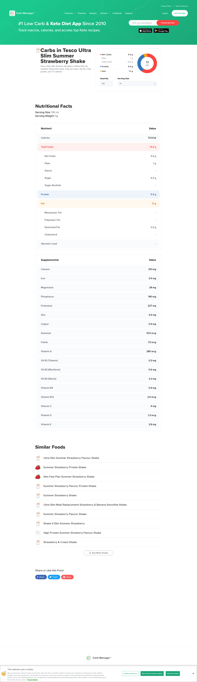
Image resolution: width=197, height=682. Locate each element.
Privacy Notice (32, 680)
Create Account (167, 22)
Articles (103, 13)
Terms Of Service (181, 6)
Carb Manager (22, 13)
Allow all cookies (173, 673)
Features (69, 13)
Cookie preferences (130, 673)
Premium (82, 13)
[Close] (193, 673)
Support (128, 13)
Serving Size (123, 78)
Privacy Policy (166, 6)
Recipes (93, 13)
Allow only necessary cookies (152, 673)
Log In (165, 13)
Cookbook (117, 13)
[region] (98, 674)
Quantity (104, 78)
